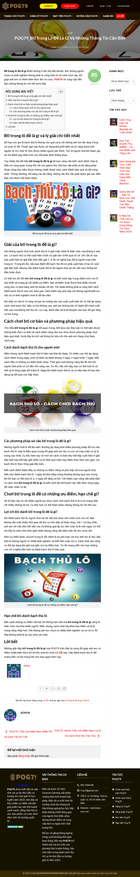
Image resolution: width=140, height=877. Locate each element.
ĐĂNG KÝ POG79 (39, 16)
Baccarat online (84, 873)
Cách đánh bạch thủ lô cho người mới (32, 108)
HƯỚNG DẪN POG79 (87, 16)
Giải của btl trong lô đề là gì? (23, 100)
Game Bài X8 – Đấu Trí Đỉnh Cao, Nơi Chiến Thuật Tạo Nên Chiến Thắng (127, 199)
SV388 (65, 873)
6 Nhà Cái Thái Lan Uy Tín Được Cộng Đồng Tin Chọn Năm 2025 (126, 223)
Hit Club (113, 873)
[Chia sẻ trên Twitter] (46, 689)
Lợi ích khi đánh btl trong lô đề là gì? (31, 119)
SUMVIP (45, 873)
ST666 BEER (35, 873)
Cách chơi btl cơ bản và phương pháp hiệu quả (33, 104)
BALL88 (72, 873)
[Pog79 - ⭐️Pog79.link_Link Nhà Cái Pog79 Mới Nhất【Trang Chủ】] (15, 6)
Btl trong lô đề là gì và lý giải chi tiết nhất (29, 96)
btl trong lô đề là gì (73, 700)
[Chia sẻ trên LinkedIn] (64, 689)
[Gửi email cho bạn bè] (52, 689)
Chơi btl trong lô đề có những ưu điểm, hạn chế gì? (35, 115)
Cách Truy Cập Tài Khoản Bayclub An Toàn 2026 (125, 126)
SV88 (59, 873)
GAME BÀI (108, 16)
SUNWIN (53, 873)
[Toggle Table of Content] (59, 91)
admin (85, 47)
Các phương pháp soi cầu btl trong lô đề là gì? (36, 111)
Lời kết (11, 126)
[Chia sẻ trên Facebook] (40, 689)
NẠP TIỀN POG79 (62, 16)
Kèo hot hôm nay (101, 873)
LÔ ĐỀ (120, 16)
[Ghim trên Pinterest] (58, 689)
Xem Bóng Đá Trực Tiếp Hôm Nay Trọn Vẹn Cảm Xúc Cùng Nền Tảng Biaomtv (127, 172)
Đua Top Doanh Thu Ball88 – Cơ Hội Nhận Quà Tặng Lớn (127, 147)
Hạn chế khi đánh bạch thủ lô (27, 123)
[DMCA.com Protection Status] (15, 826)
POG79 (86, 700)
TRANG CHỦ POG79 (14, 16)
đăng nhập (24, 756)
